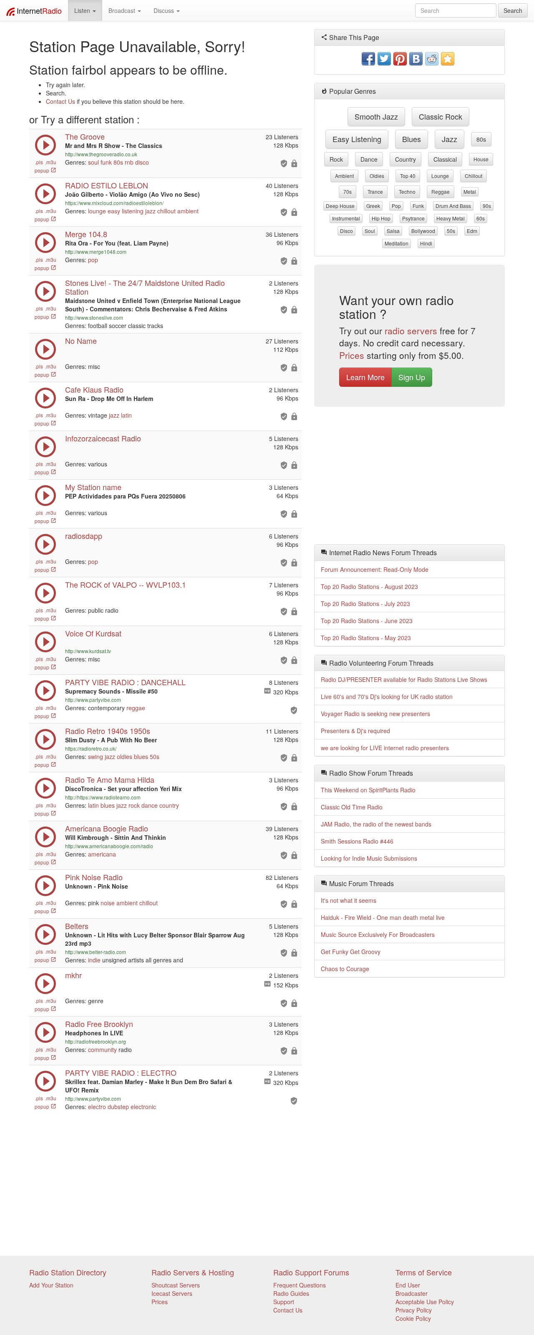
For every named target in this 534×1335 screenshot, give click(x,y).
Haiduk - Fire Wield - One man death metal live (383, 917)
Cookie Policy (413, 1318)
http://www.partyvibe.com (93, 699)
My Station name (93, 486)
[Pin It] (400, 58)
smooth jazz (376, 116)
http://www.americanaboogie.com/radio (109, 845)
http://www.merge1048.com (95, 251)
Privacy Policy (413, 1310)
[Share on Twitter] (384, 58)
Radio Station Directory (67, 1272)
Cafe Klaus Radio (94, 389)
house (481, 159)
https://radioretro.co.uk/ (90, 748)
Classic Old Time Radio (352, 807)
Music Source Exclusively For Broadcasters (378, 934)
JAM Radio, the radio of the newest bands (376, 824)
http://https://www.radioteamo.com (103, 797)
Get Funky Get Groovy (350, 951)
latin (126, 415)
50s (154, 756)
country (169, 805)
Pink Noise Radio (94, 877)
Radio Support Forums (311, 1272)
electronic (143, 1106)
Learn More (365, 376)
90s (487, 205)
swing (95, 756)
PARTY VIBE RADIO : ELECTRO (120, 1072)
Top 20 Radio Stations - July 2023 (365, 603)
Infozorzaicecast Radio (103, 438)
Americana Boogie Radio (106, 828)
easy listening (126, 211)
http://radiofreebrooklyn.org (95, 1041)
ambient (188, 211)
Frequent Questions (299, 1285)
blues (141, 756)
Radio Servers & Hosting (192, 1272)
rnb (129, 162)
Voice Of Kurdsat (93, 633)
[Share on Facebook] (368, 58)
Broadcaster (411, 1293)
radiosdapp (83, 535)
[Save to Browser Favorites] (447, 58)
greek (373, 205)
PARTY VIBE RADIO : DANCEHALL (125, 681)
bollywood (423, 230)
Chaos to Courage (345, 968)
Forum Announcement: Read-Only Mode (374, 569)
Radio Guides (291, 1293)
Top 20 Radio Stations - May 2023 (366, 638)
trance (375, 191)
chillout (166, 211)
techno (407, 191)
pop (93, 259)
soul (93, 162)
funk (106, 162)
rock (134, 805)
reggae (135, 708)
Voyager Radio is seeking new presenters (375, 713)
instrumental (346, 218)
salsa (393, 230)
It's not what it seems (348, 900)
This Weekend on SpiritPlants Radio (368, 790)
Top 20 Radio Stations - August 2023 (369, 586)
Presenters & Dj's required (355, 730)
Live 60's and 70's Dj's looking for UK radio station (387, 696)
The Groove (85, 136)
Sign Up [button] (411, 376)
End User (407, 1285)
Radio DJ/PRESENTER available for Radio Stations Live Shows (404, 679)
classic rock (440, 116)
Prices (351, 355)
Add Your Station (51, 1285)
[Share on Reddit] (431, 58)
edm (472, 230)
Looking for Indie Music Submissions (369, 858)
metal (469, 191)
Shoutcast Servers (175, 1285)
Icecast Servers (171, 1293)
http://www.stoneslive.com (94, 317)
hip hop (381, 218)
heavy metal (450, 218)
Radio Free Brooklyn (99, 1023)
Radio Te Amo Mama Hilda (109, 779)
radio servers (411, 330)
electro (97, 1106)
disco (142, 162)
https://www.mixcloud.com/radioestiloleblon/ (114, 202)
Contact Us (60, 101)
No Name (81, 340)
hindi (426, 243)
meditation (396, 243)
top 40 (408, 175)
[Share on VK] (416, 58)
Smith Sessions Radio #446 (357, 841)
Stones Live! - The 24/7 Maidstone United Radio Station (145, 287)
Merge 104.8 (86, 233)
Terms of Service (423, 1272)
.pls (39, 161)
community (102, 1049)
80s (118, 162)
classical (445, 159)
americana (102, 854)
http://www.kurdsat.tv (88, 650)
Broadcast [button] (122, 10)
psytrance (413, 218)
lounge (97, 211)
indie (94, 960)
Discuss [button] (165, 10)
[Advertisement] (409, 477)
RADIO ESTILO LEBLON (106, 185)
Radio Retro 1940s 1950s (107, 730)
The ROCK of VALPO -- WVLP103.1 (125, 584)
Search (513, 10)
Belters (76, 925)
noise (108, 903)
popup (42, 170)
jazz (150, 211)
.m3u (50, 161)
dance (149, 805)
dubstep (118, 1106)
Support (283, 1301)
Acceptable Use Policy (424, 1301)
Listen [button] (83, 10)
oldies (124, 756)
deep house (340, 205)
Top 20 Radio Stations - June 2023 (367, 620)
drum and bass (453, 205)
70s (347, 191)
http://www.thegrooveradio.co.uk (101, 154)
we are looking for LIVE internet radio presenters (385, 748)
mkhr (73, 974)
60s (480, 218)
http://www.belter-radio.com (95, 951)
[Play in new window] (45, 699)
